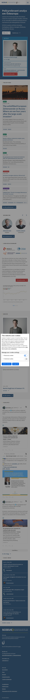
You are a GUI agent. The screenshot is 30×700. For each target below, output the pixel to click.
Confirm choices (7, 364)
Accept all (15, 364)
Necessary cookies (8, 355)
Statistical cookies (8, 358)
